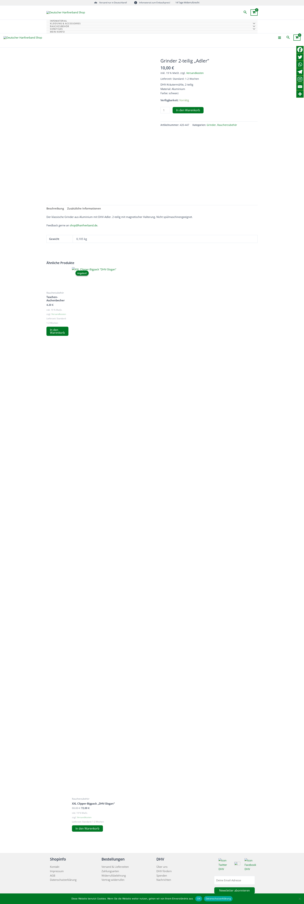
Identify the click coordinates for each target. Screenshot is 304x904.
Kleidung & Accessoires (65, 23)
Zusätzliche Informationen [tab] (84, 208)
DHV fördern (164, 871)
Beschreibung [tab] (55, 208)
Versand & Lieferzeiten (115, 866)
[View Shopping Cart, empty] (254, 12)
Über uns (161, 866)
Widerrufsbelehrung (114, 875)
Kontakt (54, 866)
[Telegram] (300, 72)
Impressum (57, 871)
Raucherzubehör (227, 125)
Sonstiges (56, 29)
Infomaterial (58, 21)
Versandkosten (195, 73)
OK (198, 898)
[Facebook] (300, 49)
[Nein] (299, 898)
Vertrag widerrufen (113, 879)
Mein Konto (57, 32)
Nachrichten (163, 879)
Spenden (161, 875)
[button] (245, 12)
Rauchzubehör (59, 26)
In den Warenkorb (188, 110)
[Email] (300, 86)
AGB (52, 875)
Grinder (211, 125)
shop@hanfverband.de (83, 225)
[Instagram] (300, 79)
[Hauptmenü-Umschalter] (279, 37)
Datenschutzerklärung (63, 879)
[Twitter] (300, 57)
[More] (300, 94)
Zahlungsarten (110, 871)
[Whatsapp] (300, 64)
